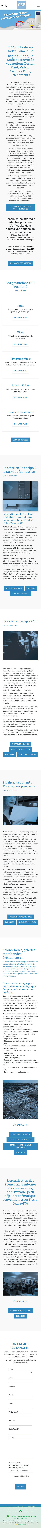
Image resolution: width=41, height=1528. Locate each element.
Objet (11, 1369)
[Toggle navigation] (38, 6)
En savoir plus (20, 318)
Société (11, 1395)
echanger (31, 588)
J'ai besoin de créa (14, 588)
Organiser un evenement (20, 1311)
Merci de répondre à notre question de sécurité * (18, 1466)
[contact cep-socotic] (2, 6)
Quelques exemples (20, 593)
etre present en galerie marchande (20, 1146)
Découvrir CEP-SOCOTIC (20, 263)
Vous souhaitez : (15, 1463)
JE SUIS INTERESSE (20, 440)
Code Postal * (14, 1429)
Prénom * (12, 1386)
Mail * (11, 1403)
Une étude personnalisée (20, 917)
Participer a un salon (20, 1135)
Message (12, 1438)
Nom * (11, 1378)
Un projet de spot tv (20, 749)
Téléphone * (13, 1412)
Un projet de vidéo (20, 744)
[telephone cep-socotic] (6, 6)
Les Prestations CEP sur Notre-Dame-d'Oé (20, 208)
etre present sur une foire (20, 1140)
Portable (12, 1421)
